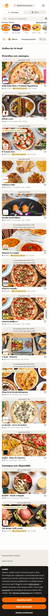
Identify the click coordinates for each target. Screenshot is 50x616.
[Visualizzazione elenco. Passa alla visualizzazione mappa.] (46, 19)
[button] (5, 5)
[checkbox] (6, 29)
